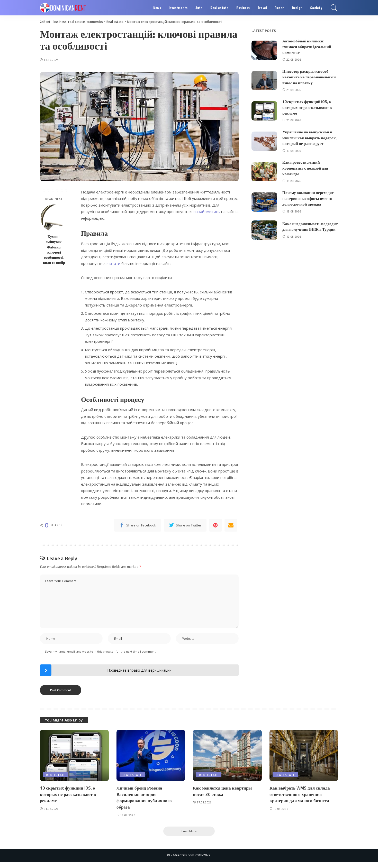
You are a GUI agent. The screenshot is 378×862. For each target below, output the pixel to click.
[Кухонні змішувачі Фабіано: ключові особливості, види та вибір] (54, 218)
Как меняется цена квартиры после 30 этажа (222, 791)
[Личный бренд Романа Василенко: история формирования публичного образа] (150, 755)
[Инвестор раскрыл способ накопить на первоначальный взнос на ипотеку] (264, 80)
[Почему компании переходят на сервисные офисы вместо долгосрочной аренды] (264, 202)
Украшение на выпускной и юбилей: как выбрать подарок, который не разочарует (309, 137)
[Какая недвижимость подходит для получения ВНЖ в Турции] (264, 230)
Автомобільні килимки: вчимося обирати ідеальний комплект (306, 46)
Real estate (55, 775)
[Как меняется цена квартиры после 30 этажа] (227, 755)
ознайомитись (206, 211)
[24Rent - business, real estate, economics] (63, 7)
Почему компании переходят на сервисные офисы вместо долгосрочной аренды (308, 198)
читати (113, 263)
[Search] (334, 7)
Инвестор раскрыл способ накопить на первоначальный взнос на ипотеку (309, 77)
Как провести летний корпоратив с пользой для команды (305, 168)
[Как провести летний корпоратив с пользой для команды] (264, 171)
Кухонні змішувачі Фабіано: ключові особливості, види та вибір (54, 249)
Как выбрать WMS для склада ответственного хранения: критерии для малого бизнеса (299, 794)
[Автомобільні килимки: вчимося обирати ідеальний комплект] (264, 50)
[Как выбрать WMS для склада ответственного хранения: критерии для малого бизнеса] (303, 755)
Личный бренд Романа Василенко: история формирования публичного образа (144, 797)
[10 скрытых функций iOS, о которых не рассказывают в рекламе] (264, 111)
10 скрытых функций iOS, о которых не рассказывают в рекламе (307, 107)
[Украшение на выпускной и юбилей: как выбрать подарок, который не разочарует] (264, 141)
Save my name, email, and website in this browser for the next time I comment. (100, 651)
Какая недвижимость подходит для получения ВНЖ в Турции (310, 227)
